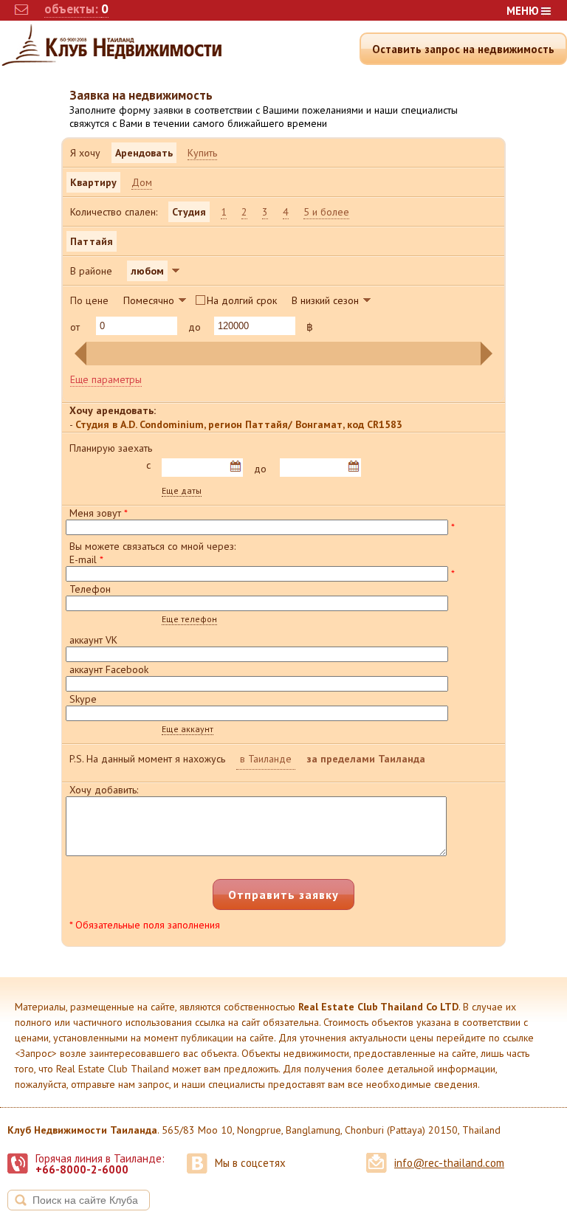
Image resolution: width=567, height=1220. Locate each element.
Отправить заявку (283, 894)
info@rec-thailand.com (449, 1163)
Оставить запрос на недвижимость (463, 49)
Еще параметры (106, 379)
